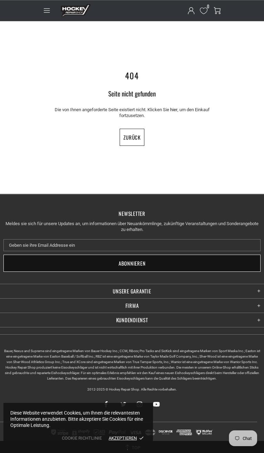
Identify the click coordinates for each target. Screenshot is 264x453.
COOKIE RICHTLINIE (82, 438)
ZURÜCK (132, 137)
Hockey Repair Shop (75, 10)
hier (173, 109)
